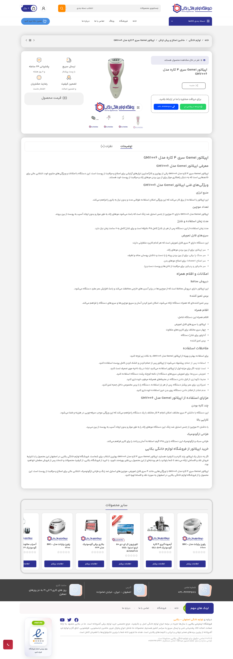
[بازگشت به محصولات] (30, 40)
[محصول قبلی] (34, 40)
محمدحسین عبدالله (185, 640)
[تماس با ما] (8, 644)
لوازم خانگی (195, 40)
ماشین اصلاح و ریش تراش (172, 40)
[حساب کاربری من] (44, 8)
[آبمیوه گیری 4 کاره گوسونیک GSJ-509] (159, 528)
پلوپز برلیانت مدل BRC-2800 (194, 546)
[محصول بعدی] (26, 40)
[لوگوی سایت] (192, 8)
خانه (207, 40)
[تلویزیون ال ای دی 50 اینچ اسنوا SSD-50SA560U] (125, 528)
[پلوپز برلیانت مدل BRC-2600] (57, 528)
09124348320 (155, 640)
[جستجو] (61, 8)
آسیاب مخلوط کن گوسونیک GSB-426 (26, 546)
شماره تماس (190, 587)
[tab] (126, 146)
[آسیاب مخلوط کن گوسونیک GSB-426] (23, 528)
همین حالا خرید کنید (33, 21)
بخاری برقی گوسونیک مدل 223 (93, 546)
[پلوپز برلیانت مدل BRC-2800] (192, 528)
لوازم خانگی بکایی (179, 638)
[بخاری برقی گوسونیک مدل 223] (91, 528)
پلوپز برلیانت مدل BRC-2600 (58, 546)
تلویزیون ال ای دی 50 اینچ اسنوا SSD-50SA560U (127, 548)
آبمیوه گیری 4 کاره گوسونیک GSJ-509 (162, 546)
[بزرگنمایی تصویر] (138, 107)
